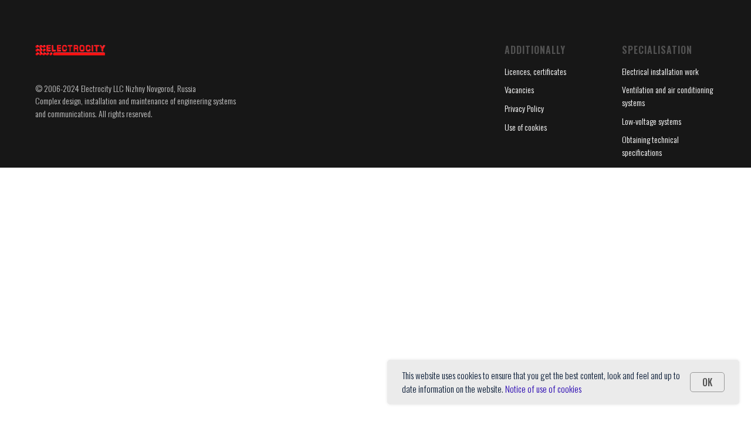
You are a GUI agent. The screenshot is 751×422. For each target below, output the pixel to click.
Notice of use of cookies (543, 388)
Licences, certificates (535, 71)
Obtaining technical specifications (650, 145)
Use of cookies (526, 127)
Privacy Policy (524, 108)
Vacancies (519, 89)
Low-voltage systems (651, 121)
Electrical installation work (660, 71)
